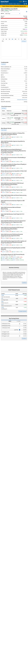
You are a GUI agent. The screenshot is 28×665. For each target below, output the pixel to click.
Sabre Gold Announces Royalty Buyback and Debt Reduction (13, 248)
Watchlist (11, 3)
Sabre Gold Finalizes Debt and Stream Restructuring (13, 195)
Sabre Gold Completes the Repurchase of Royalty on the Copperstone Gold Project (13, 165)
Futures (6, 3)
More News (4, 130)
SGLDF (14, 137)
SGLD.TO (3, 137)
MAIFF (13, 175)
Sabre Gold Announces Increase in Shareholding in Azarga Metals (13, 158)
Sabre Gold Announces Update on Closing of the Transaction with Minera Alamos (12, 133)
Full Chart (24, 41)
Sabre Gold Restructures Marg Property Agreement (13, 190)
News (15, 3)
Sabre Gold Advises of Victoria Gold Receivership (12, 177)
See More (3, 64)
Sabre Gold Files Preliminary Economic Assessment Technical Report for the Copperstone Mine (13, 221)
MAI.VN (3, 138)
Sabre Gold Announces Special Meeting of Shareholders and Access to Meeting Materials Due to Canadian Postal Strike (13, 151)
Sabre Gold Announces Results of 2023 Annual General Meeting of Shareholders (12, 228)
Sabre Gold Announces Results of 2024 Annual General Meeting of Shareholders (12, 183)
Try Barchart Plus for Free (19, 6)
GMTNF (14, 260)
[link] (26, 11)
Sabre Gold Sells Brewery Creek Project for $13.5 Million (12, 214)
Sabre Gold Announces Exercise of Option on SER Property (12, 201)
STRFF (3, 258)
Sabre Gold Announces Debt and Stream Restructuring (11, 208)
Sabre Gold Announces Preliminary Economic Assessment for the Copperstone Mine (12, 235)
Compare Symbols (22, 311)
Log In (20, 1)
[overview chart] (14, 50)
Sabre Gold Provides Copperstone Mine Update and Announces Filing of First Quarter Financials (13, 241)
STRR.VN (3, 257)
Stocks (2, 3)
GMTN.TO (4, 260)
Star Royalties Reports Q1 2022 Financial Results (12, 254)
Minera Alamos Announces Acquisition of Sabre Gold (14, 171)
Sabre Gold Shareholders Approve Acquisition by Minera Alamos (13, 142)
